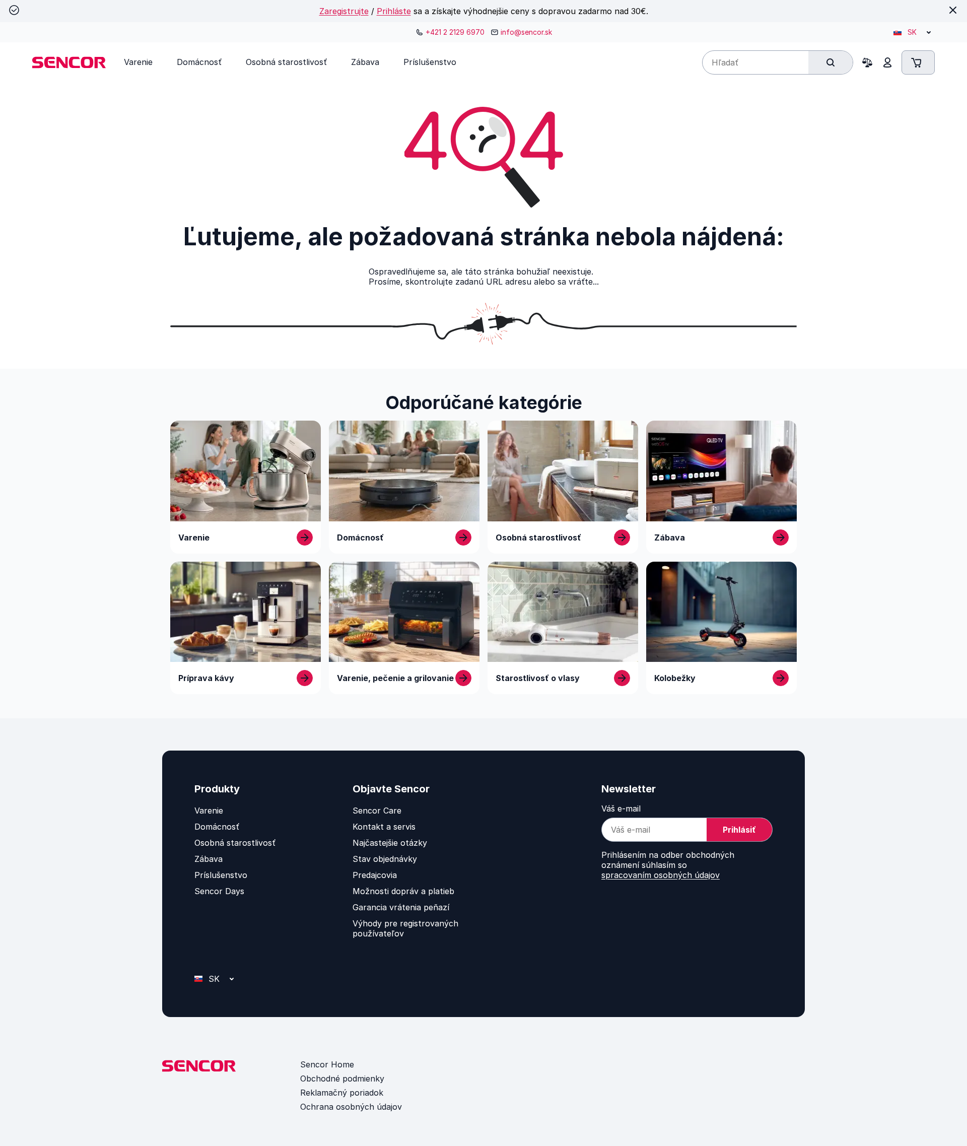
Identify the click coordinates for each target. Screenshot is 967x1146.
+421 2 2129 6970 (455, 32)
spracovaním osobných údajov (660, 875)
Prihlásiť (739, 830)
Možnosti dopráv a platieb (403, 891)
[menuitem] (138, 62)
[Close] (953, 10)
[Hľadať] (830, 62)
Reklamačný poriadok (341, 1093)
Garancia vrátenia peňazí (401, 907)
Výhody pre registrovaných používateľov (405, 928)
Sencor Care (377, 810)
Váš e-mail (621, 808)
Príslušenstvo (220, 875)
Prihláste (394, 11)
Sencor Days (219, 891)
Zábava (208, 859)
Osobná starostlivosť (234, 843)
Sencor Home (327, 1064)
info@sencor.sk (526, 32)
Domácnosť (216, 827)
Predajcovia (375, 875)
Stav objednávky (385, 859)
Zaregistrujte (344, 11)
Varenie (208, 810)
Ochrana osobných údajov (351, 1107)
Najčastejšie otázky (390, 843)
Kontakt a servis (384, 827)
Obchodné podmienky (342, 1078)
